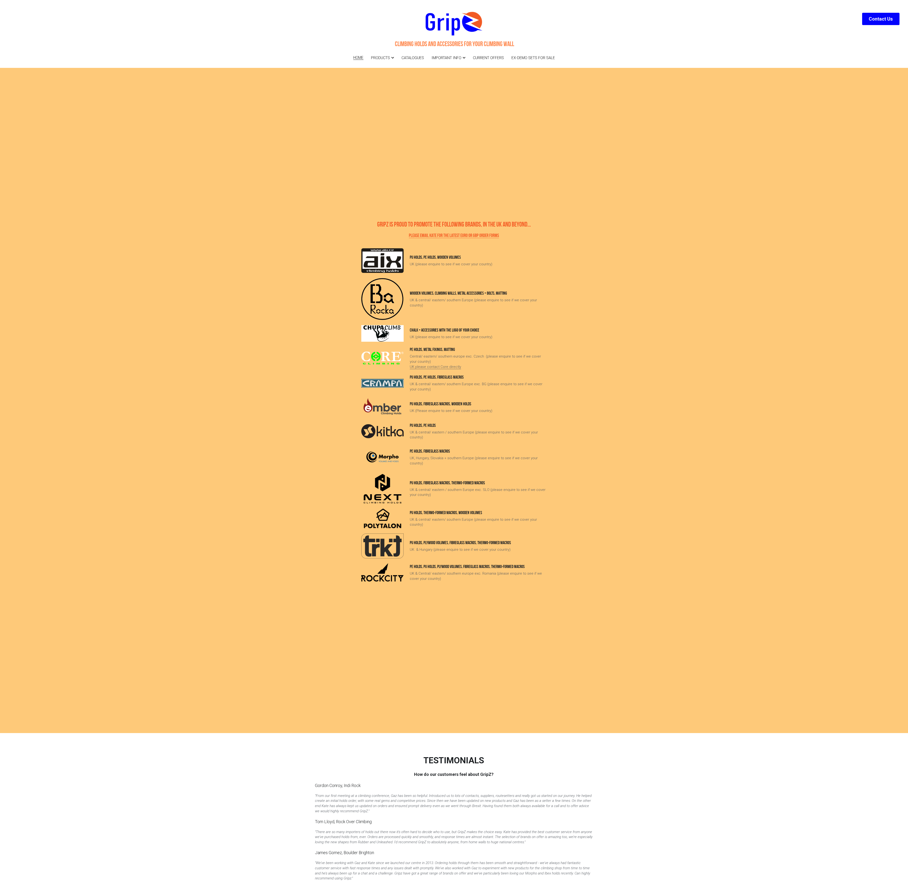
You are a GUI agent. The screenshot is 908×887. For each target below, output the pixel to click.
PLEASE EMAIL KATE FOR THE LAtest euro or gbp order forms (454, 235)
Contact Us (881, 19)
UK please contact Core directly (435, 367)
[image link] (382, 358)
